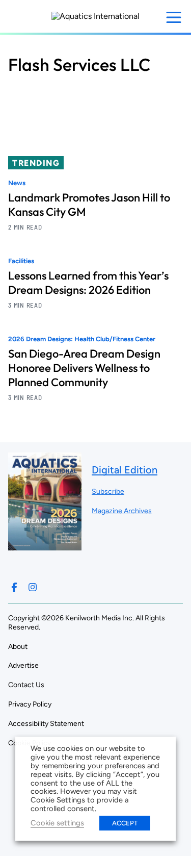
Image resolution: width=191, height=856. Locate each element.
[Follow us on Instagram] (32, 587)
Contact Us (26, 685)
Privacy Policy (29, 704)
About (18, 646)
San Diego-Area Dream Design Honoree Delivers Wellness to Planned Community (84, 367)
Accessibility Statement (46, 723)
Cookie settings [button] (57, 822)
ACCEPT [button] (125, 823)
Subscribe (108, 491)
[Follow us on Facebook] (14, 587)
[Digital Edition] (44, 545)
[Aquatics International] (95, 16)
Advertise (23, 665)
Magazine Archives (122, 511)
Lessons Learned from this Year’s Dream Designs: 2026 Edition (88, 282)
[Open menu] (173, 17)
